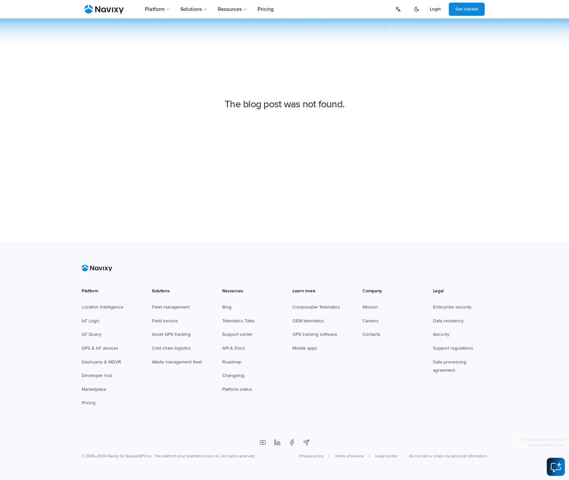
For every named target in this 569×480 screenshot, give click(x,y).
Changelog (233, 375)
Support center (237, 334)
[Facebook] (291, 442)
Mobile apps (304, 348)
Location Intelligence (102, 307)
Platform (155, 9)
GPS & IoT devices (100, 348)
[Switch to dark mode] (416, 9)
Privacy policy (311, 456)
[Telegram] (306, 442)
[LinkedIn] (277, 442)
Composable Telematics (316, 307)
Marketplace (94, 389)
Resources (230, 9)
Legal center (386, 456)
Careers (371, 321)
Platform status (237, 389)
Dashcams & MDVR (101, 362)
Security (441, 334)
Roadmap (231, 362)
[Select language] (398, 9)
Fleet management (171, 307)
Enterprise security (452, 307)
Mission (370, 307)
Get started (466, 9)
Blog (226, 307)
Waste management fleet (177, 362)
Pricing (265, 9)
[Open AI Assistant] (556, 467)
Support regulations (453, 348)
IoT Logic (90, 321)
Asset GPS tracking (171, 334)
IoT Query (91, 334)
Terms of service (349, 456)
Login (435, 9)
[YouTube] (262, 442)
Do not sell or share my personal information (448, 456)
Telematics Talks (238, 321)
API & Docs (233, 348)
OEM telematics (308, 321)
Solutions (191, 9)
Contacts (371, 334)
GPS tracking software (314, 334)
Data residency (448, 321)
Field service (165, 321)
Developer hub (97, 375)
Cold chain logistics (171, 348)
